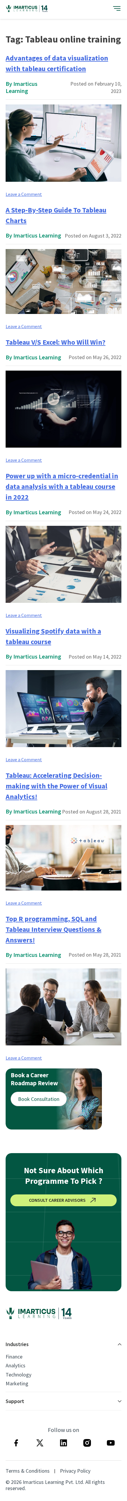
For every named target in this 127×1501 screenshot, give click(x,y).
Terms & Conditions (28, 1471)
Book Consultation (38, 1099)
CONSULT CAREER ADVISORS (57, 1200)
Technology (18, 1374)
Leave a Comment (24, 194)
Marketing (17, 1383)
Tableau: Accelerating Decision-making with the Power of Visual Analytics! (56, 786)
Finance (14, 1356)
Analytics (15, 1365)
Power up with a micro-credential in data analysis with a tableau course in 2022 (62, 486)
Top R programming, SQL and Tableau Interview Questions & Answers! (53, 929)
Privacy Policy (75, 1471)
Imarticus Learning (22, 87)
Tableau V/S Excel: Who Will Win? (55, 342)
